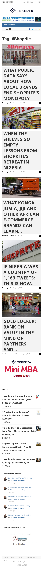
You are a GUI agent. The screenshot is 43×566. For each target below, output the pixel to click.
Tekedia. (17, 562)
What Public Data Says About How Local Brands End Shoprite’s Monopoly (21, 84)
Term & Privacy (22, 564)
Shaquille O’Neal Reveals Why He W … (20, 478)
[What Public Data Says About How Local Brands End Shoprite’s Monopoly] (21, 55)
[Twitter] (32, 29)
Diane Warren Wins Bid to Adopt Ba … (20, 497)
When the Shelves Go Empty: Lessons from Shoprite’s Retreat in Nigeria (20, 150)
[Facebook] (29, 29)
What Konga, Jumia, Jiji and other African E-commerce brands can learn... (21, 217)
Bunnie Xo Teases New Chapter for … (20, 487)
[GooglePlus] (36, 29)
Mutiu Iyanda (7, 103)
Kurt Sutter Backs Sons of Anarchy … (19, 506)
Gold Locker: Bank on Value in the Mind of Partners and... (19, 335)
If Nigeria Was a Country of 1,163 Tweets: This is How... (20, 275)
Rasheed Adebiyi (8, 235)
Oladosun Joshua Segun (18, 480)
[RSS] (39, 29)
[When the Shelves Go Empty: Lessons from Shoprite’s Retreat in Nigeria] (21, 118)
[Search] (39, 2)
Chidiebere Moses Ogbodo (11, 354)
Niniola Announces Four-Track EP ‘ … (20, 515)
